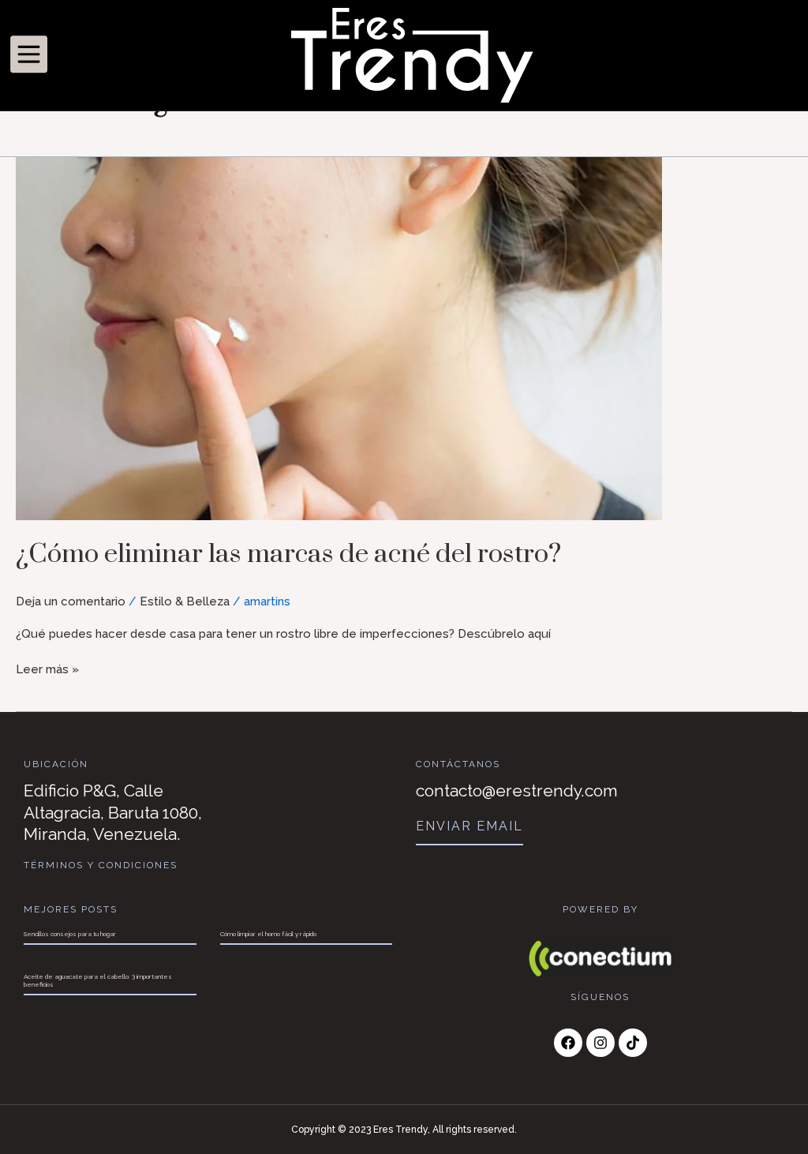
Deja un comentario (70, 601)
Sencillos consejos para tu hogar (70, 934)
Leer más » (47, 668)
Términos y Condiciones (101, 865)
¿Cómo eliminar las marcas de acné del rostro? (288, 554)
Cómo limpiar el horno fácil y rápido (268, 934)
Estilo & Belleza (185, 601)
